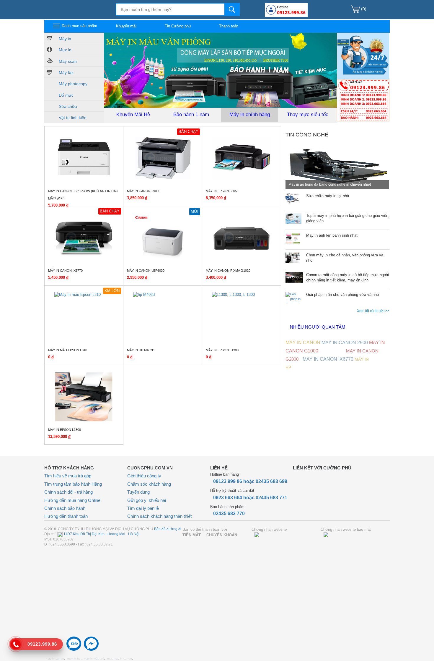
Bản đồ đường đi (167, 529)
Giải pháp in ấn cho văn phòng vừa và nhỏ (342, 294)
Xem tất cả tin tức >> (373, 311)
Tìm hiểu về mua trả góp (67, 475)
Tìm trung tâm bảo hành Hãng (73, 484)
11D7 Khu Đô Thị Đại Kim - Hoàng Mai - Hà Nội (101, 534)
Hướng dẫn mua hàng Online (72, 500)
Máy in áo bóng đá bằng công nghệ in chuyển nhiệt (329, 184)
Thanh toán (228, 26)
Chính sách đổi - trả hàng (68, 491)
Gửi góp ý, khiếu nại (146, 500)
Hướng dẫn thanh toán (66, 516)
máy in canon (302, 342)
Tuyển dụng (138, 491)
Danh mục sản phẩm (79, 26)
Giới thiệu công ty (144, 475)
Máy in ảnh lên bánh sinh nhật (332, 235)
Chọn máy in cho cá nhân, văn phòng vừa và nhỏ (344, 258)
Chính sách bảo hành (64, 508)
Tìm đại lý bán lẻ (143, 508)
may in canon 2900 (345, 342)
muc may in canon (119, 658)
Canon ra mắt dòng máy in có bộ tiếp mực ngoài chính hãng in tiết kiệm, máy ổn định (347, 278)
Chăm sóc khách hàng (149, 484)
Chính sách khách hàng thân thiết (159, 516)
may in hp (74, 658)
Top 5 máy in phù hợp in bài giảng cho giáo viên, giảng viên (347, 218)
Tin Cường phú (178, 26)
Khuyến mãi (126, 26)
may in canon (55, 658)
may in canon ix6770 (328, 359)
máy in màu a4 (94, 658)
